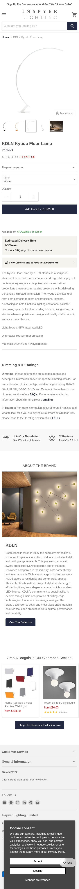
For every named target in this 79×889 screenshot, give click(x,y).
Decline (37, 870)
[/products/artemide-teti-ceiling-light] (59, 682)
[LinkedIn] (24, 802)
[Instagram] (17, 802)
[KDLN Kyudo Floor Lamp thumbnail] (7, 126)
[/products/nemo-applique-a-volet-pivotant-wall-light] (20, 682)
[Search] (72, 26)
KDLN (9, 149)
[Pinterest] (30, 802)
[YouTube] (37, 802)
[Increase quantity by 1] (34, 197)
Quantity (6, 188)
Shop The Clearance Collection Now (40, 725)
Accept (37, 861)
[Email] (4, 802)
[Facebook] (11, 802)
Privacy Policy (56, 851)
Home (5, 37)
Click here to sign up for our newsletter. (24, 779)
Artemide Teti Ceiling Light (59, 702)
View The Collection (20, 622)
